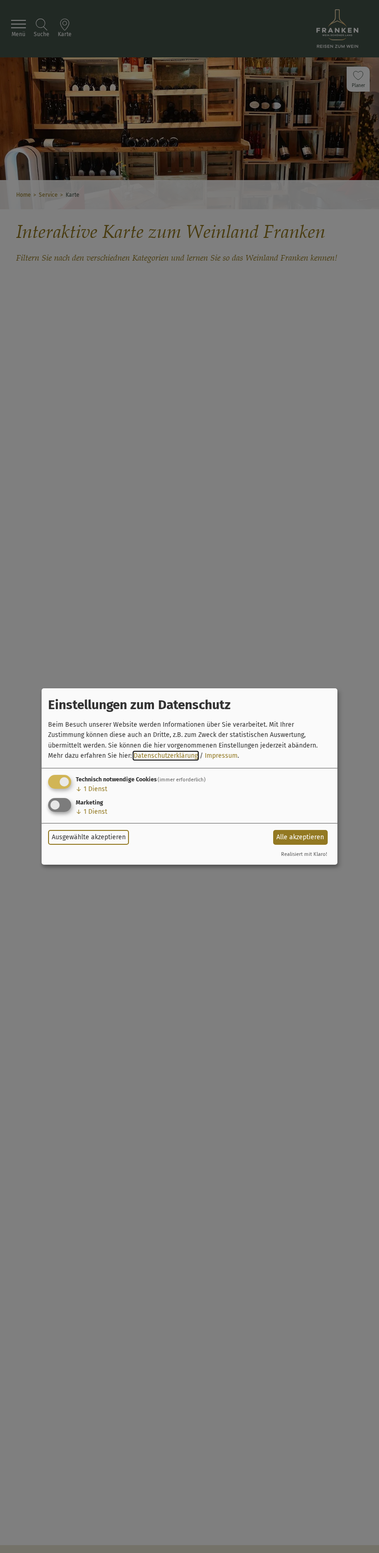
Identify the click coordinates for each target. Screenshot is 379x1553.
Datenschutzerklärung (166, 756)
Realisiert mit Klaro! (304, 854)
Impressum (221, 756)
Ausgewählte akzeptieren (89, 837)
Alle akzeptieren (300, 837)
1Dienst (91, 789)
